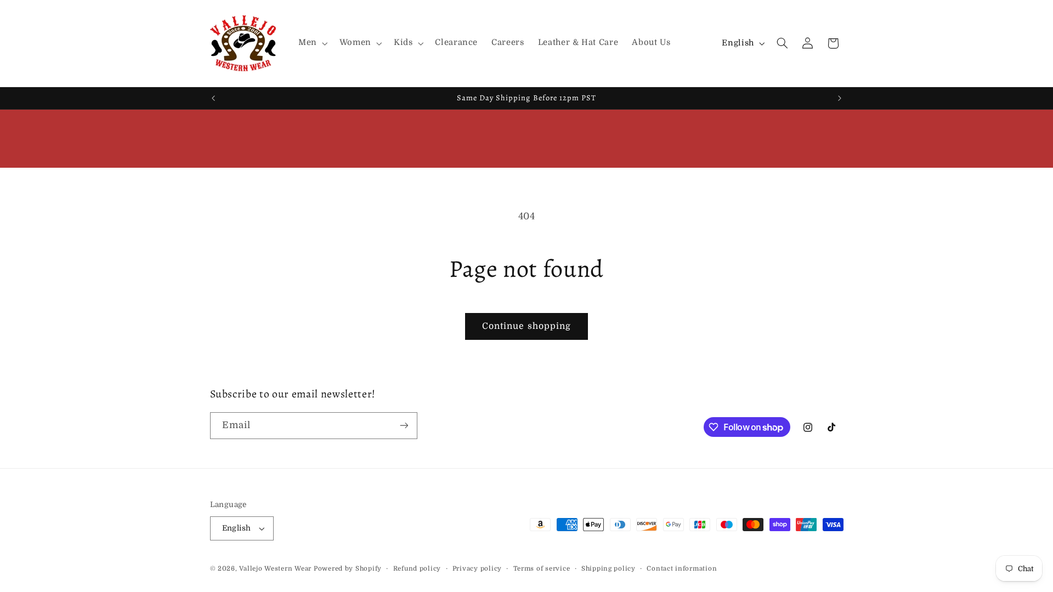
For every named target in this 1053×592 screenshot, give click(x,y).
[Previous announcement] (213, 98)
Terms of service (541, 568)
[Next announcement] (840, 98)
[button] (311, 43)
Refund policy (417, 568)
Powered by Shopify (348, 568)
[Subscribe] (403, 425)
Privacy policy (477, 568)
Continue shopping (526, 326)
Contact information (682, 568)
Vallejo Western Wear (275, 568)
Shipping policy (608, 568)
